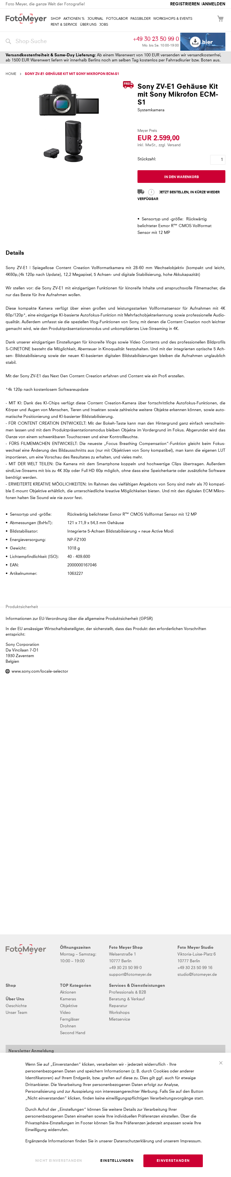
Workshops (119, 1013)
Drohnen (68, 1026)
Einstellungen (117, 1161)
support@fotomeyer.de (130, 975)
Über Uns (15, 999)
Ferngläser (69, 1019)
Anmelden (213, 4)
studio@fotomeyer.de (197, 975)
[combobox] (68, 41)
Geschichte (16, 1006)
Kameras (68, 999)
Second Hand (72, 1033)
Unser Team (16, 1013)
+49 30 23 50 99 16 (194, 968)
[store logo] (26, 18)
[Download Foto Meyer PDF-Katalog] (202, 42)
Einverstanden (173, 1161)
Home (11, 74)
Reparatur (118, 1006)
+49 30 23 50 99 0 (156, 39)
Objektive (68, 1006)
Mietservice (119, 1019)
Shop (11, 986)
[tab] (115, 253)
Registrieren (185, 4)
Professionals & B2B (127, 992)
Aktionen (68, 992)
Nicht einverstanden (58, 1161)
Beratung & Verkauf (127, 999)
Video (65, 1013)
